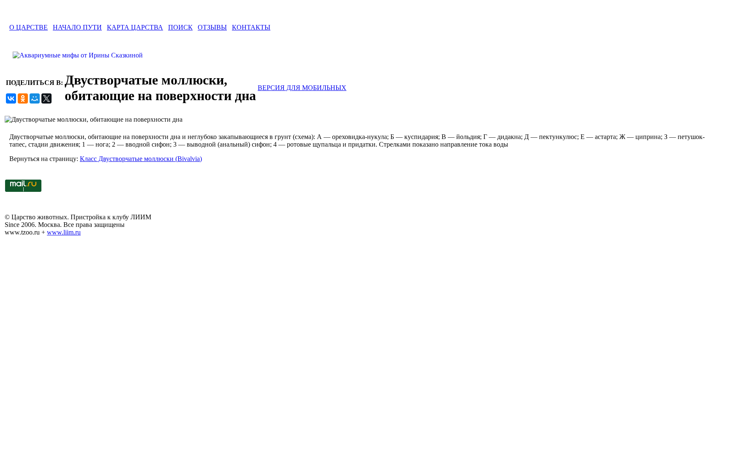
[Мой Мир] (35, 98)
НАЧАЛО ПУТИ (77, 27)
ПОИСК (180, 27)
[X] (46, 98)
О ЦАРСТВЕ (28, 27)
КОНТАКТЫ (251, 27)
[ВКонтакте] (11, 98)
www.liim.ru (64, 232)
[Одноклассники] (23, 98)
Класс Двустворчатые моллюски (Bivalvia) (141, 158)
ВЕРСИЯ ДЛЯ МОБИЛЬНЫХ (302, 87)
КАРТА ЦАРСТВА (135, 27)
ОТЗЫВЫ (212, 27)
